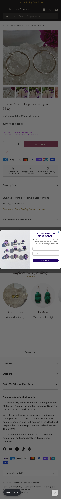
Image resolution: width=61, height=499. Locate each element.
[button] (12, 492)
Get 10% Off (45, 260)
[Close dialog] (59, 232)
